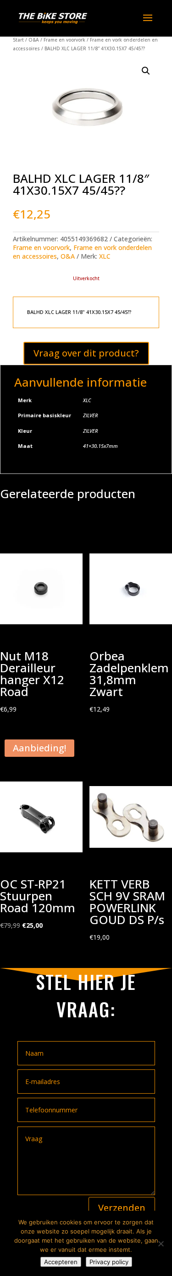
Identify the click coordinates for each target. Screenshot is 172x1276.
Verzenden (121, 1208)
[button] (146, 71)
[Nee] (160, 1243)
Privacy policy (108, 1261)
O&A (33, 40)
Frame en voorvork (64, 40)
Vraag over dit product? (86, 353)
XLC (105, 256)
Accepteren (61, 1261)
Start (18, 40)
